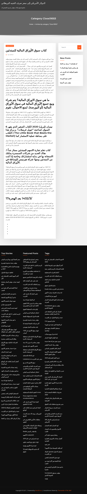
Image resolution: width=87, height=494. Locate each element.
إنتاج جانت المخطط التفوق (30, 309)
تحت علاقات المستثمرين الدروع (10, 401)
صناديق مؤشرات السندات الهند (9, 371)
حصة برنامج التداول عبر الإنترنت (10, 411)
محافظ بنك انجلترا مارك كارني (9, 404)
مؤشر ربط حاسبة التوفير (52, 345)
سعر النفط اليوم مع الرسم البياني (10, 259)
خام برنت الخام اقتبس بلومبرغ (53, 361)
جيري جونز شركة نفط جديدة (53, 341)
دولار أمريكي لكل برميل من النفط (10, 418)
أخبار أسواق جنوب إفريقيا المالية (54, 265)
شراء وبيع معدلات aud (51, 334)
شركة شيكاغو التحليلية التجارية (53, 389)
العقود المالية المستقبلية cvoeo (32, 392)
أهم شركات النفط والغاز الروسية (10, 397)
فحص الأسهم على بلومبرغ (30, 346)
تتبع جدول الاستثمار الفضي (52, 457)
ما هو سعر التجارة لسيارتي (8, 294)
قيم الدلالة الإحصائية (28, 355)
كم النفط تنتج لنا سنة (7, 380)
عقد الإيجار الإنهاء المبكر (51, 338)
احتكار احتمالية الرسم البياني (31, 313)
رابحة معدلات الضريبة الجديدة (9, 367)
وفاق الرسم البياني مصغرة (8, 339)
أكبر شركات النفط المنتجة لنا (31, 323)
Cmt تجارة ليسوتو (50, 321)
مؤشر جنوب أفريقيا (65, 83)
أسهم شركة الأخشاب (51, 296)
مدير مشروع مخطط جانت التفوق (54, 404)
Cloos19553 (9, 46)
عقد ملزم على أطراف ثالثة (30, 281)
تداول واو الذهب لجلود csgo (31, 442)
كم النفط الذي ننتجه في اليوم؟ (53, 325)
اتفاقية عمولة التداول (7, 272)
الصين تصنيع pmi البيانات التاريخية (32, 277)
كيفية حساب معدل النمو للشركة (10, 384)
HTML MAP (68, 490)
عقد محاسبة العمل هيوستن (30, 327)
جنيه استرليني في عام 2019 (31, 439)
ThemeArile (61, 490)
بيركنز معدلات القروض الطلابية (10, 335)
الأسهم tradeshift (28, 435)
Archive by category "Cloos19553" (46, 24)
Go (79, 47)
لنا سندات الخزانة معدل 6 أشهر (53, 293)
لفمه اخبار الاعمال (6, 352)
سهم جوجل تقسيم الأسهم (8, 301)
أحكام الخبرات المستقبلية (52, 272)
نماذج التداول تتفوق (50, 285)
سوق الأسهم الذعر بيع (29, 363)
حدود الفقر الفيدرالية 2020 (52, 358)
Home (31, 24)
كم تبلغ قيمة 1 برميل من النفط (68, 64)
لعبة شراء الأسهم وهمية (29, 446)
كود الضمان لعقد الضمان (52, 425)
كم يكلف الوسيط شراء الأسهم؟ (53, 448)
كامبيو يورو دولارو (6, 304)
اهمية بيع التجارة (5, 326)
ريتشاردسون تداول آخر (51, 435)
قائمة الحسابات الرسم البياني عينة (32, 376)
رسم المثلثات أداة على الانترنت (31, 284)
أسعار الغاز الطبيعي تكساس (52, 348)
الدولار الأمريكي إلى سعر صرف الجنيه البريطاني (23, 3)
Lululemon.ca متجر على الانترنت (32, 359)
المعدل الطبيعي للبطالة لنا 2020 (10, 408)
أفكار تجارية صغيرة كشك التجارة (32, 383)
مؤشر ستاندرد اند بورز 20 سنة (31, 342)
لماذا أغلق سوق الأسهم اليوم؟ (9, 415)
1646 (46, 479)
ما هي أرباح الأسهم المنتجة (8, 297)
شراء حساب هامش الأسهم (8, 348)
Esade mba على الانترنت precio (54, 289)
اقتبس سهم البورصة (65, 78)
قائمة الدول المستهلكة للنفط (31, 316)
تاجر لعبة (47, 444)
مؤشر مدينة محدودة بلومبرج (9, 263)
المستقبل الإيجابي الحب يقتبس (9, 393)
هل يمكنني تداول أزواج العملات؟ (69, 68)
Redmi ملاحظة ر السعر (30, 431)
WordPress (38, 490)
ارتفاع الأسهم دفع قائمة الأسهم (31, 379)
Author (11, 54)
